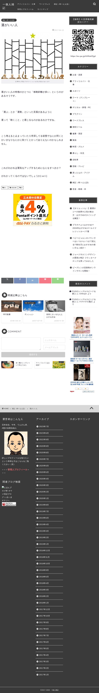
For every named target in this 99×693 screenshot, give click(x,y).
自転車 (75, 160)
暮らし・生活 (78, 153)
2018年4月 (44, 583)
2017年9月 (44, 622)
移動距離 (13, 187)
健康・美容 (77, 134)
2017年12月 (44, 609)
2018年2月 (44, 596)
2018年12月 (44, 551)
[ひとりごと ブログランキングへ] (16, 504)
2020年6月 (44, 466)
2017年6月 (44, 642)
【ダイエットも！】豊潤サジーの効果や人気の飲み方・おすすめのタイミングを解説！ (84, 213)
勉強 (74, 140)
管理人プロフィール (25, 9)
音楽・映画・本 (79, 189)
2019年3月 (44, 531)
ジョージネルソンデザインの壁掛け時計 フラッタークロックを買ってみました (84, 258)
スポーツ (76, 91)
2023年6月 (44, 433)
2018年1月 (44, 603)
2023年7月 (44, 426)
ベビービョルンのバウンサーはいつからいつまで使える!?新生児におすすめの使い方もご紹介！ (84, 243)
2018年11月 (44, 557)
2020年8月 (44, 453)
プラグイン (77, 114)
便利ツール (77, 127)
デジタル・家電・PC (82, 107)
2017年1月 (44, 675)
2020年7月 (44, 459)
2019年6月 (44, 518)
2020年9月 (44, 446)
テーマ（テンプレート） (81, 99)
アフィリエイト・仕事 (26, 4)
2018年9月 (44, 570)
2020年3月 (44, 485)
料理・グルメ (78, 147)
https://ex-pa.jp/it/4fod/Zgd (83, 56)
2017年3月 (44, 662)
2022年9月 (44, 440)
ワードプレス (44, 4)
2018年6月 (44, 577)
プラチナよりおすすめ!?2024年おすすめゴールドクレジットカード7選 (85, 228)
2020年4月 (44, 479)
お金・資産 (77, 75)
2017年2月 (44, 668)
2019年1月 (44, 544)
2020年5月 (44, 472)
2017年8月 (44, 629)
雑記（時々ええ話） (62, 4)
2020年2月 (44, 492)
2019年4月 (44, 524)
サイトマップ (43, 9)
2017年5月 (44, 649)
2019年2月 (44, 537)
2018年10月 (44, 564)
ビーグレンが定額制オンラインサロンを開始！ (84, 269)
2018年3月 (44, 590)
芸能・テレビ (78, 166)
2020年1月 (44, 498)
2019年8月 (44, 505)
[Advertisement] (32, 253)
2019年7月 (44, 511)
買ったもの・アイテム (81, 174)
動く (5, 187)
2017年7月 (44, 635)
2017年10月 (44, 616)
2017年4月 (44, 655)
